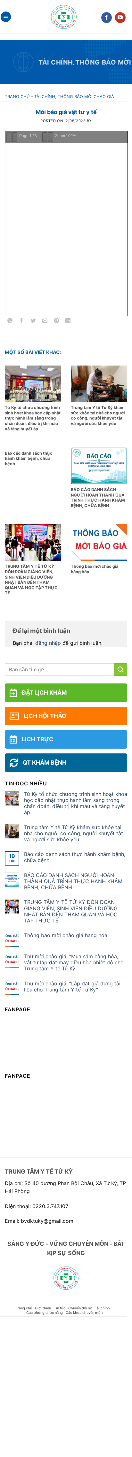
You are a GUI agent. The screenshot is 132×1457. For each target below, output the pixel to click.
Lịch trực (38, 739)
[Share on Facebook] (21, 321)
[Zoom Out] (56, 137)
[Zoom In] (66, 137)
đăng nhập (48, 643)
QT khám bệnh (44, 762)
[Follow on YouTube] (120, 17)
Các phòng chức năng (44, 1312)
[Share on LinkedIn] (68, 321)
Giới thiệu (43, 1308)
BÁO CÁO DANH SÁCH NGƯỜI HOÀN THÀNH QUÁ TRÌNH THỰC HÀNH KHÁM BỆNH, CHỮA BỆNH (73, 881)
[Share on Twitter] (33, 321)
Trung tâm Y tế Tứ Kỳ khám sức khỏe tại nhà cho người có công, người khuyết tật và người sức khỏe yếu (73, 833)
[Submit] (120, 669)
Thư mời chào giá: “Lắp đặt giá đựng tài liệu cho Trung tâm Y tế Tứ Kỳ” (72, 987)
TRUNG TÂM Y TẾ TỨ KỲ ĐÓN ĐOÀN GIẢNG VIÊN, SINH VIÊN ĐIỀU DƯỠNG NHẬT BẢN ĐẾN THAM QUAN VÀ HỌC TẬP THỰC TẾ (71, 911)
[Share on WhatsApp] (10, 321)
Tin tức (59, 1308)
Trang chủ (17, 96)
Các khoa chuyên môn (84, 1312)
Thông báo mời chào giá (86, 96)
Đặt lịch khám (44, 692)
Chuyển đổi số (80, 1308)
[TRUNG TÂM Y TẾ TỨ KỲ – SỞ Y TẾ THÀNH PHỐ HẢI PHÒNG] (64, 17)
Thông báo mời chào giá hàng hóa (65, 935)
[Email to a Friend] (44, 321)
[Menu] (6, 17)
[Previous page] (11, 137)
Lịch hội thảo (45, 716)
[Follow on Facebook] (106, 17)
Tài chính (55, 62)
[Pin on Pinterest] (56, 321)
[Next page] (21, 137)
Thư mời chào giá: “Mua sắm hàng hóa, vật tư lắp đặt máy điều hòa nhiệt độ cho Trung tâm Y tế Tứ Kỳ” (74, 962)
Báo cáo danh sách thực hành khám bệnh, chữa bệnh (74, 857)
